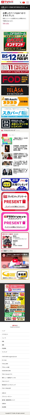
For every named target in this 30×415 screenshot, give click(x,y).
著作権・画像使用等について (8, 400)
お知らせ (4, 393)
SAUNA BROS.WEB (6, 370)
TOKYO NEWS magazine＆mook (9, 356)
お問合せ (4, 403)
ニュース (4, 338)
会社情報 (4, 407)
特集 (3, 341)
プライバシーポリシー (7, 396)
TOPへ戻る (6, 23)
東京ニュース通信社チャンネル (9, 377)
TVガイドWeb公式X (6, 388)
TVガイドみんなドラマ (7, 374)
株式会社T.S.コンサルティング (9, 384)
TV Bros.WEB (5, 363)
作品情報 (4, 348)
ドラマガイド (5, 334)
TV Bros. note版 (5, 367)
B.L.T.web (4, 360)
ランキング (4, 352)
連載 (3, 345)
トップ (3, 330)
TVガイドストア (5, 381)
